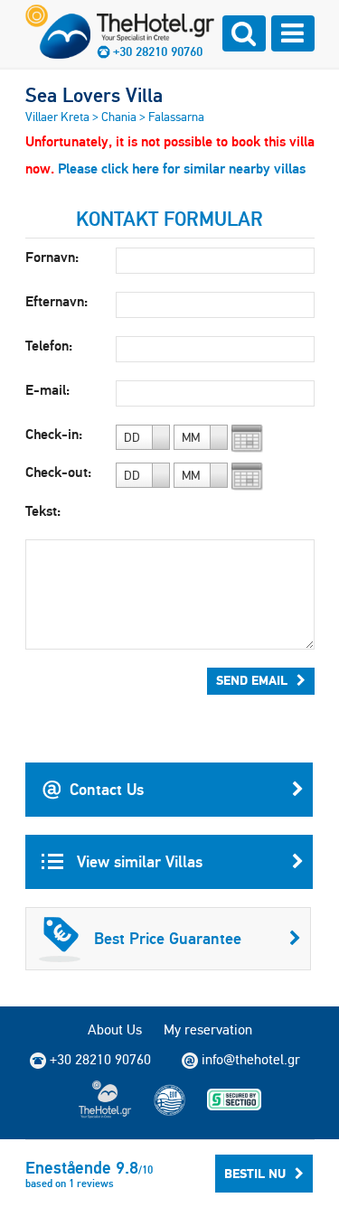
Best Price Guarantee (167, 938)
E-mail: (47, 389)
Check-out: (58, 472)
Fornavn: (52, 257)
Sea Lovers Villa (94, 95)
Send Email (251, 680)
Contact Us (107, 789)
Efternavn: (56, 301)
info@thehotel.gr (251, 1059)
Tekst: (43, 510)
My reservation (208, 1029)
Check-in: (53, 434)
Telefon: (48, 345)
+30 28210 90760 (157, 51)
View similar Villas (137, 861)
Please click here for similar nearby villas (182, 168)
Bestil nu (255, 1173)
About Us (115, 1029)
